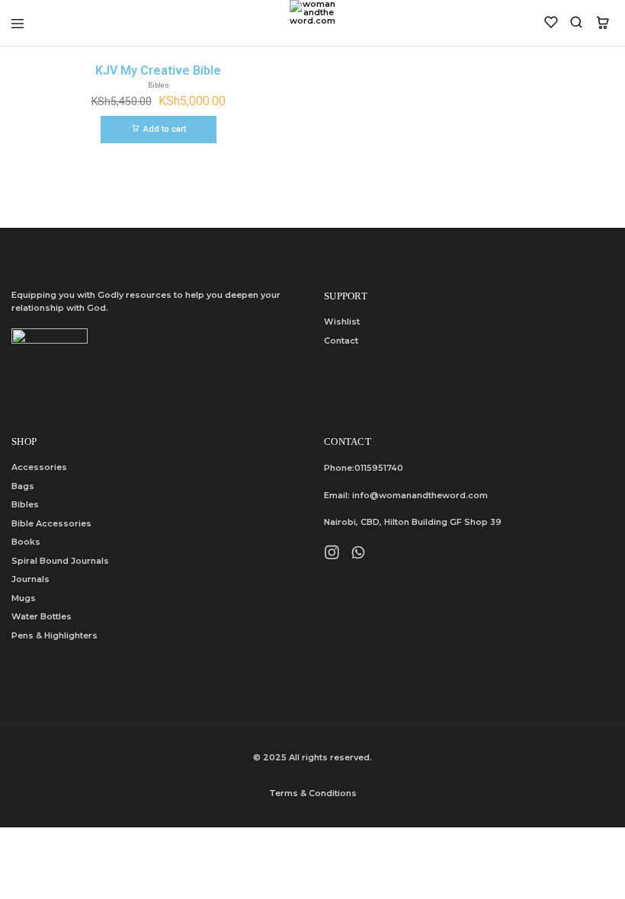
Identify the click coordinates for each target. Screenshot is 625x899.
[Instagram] (332, 554)
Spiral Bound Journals (60, 560)
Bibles (25, 504)
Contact (341, 340)
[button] (158, 130)
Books (25, 541)
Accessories (39, 467)
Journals (30, 579)
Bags (22, 486)
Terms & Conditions (313, 793)
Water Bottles (41, 616)
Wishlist (342, 321)
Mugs (23, 598)
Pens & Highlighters (54, 635)
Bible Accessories (51, 523)
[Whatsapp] (358, 554)
